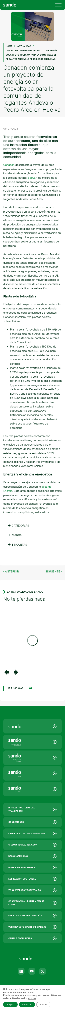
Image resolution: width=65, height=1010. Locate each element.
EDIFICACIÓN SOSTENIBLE (22, 879)
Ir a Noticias (15, 688)
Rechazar (27, 1004)
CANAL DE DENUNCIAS (20, 938)
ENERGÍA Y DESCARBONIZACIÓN (25, 915)
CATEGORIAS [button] (18, 525)
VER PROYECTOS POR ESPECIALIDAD (27, 927)
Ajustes (43, 1004)
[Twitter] (42, 971)
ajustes (32, 998)
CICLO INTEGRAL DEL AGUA (22, 845)
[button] (6, 672)
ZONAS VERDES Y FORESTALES (24, 890)
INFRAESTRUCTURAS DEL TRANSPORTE (21, 809)
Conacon (8, 164)
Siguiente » (54, 571)
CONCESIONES (16, 822)
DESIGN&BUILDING (18, 856)
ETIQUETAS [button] (17, 544)
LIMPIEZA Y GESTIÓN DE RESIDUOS (26, 833)
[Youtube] (31, 971)
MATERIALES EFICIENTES (21, 867)
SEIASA (32, 177)
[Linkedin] (21, 971)
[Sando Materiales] (32, 789)
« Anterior (11, 571)
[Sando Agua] (32, 773)
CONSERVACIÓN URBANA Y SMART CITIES (26, 903)
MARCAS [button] (15, 535)
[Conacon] (32, 757)
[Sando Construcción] (32, 742)
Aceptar (10, 1004)
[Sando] (15, 4)
